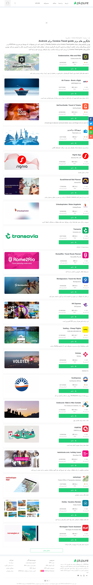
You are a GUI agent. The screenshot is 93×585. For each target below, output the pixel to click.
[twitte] (81, 575)
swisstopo (77, 477)
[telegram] (87, 575)
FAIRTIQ (77, 427)
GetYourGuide (77, 108)
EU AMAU (19, 583)
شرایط (24, 583)
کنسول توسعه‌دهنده (31, 562)
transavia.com (77, 232)
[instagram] (84, 575)
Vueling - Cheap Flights (72, 328)
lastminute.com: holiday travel (69, 452)
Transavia (77, 229)
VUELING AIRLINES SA (74, 331)
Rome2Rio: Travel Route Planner (68, 254)
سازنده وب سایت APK (30, 565)
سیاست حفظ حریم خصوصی (41, 583)
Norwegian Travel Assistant (70, 526)
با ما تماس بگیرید (9, 565)
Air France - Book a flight (71, 80)
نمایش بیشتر (46, 550)
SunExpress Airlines (75, 381)
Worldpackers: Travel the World (69, 279)
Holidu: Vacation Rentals (71, 502)
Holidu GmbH (77, 505)
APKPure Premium (49, 571)
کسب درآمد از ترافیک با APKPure (27, 571)
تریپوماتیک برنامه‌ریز (74, 130)
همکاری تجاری (9, 568)
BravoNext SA (77, 455)
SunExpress (76, 378)
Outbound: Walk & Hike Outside (68, 402)
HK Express (76, 303)
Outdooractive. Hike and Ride (69, 55)
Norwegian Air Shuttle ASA (73, 529)
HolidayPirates (77, 207)
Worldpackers (77, 282)
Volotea (78, 353)
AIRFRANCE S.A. (76, 83)
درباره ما (11, 562)
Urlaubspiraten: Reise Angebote (68, 204)
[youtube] (78, 575)
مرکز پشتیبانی (9, 571)
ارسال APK (33, 568)
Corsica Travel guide (77, 38)
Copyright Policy (31, 583)
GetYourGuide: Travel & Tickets (68, 105)
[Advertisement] (46, 23)
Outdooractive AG (76, 58)
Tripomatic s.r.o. (76, 133)
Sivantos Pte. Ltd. (76, 158)
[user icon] (7, 3)
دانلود (72, 69)
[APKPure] (81, 3)
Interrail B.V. (77, 182)
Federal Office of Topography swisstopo (69, 480)
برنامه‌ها (85, 38)
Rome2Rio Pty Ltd (75, 257)
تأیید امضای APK (50, 565)
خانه (89, 38)
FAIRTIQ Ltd (77, 430)
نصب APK (51, 562)
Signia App (76, 155)
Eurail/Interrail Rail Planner (70, 179)
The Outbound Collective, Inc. (72, 406)
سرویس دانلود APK (49, 568)
